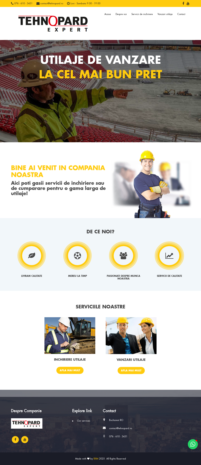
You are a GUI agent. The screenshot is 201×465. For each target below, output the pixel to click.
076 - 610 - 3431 (23, 3)
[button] (4, 95)
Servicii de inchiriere (142, 14)
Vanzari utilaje (165, 14)
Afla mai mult (70, 370)
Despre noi (121, 14)
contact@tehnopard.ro (51, 3)
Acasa (107, 14)
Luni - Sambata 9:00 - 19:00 (85, 3)
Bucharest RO (116, 420)
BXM (96, 458)
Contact (181, 14)
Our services (83, 420)
